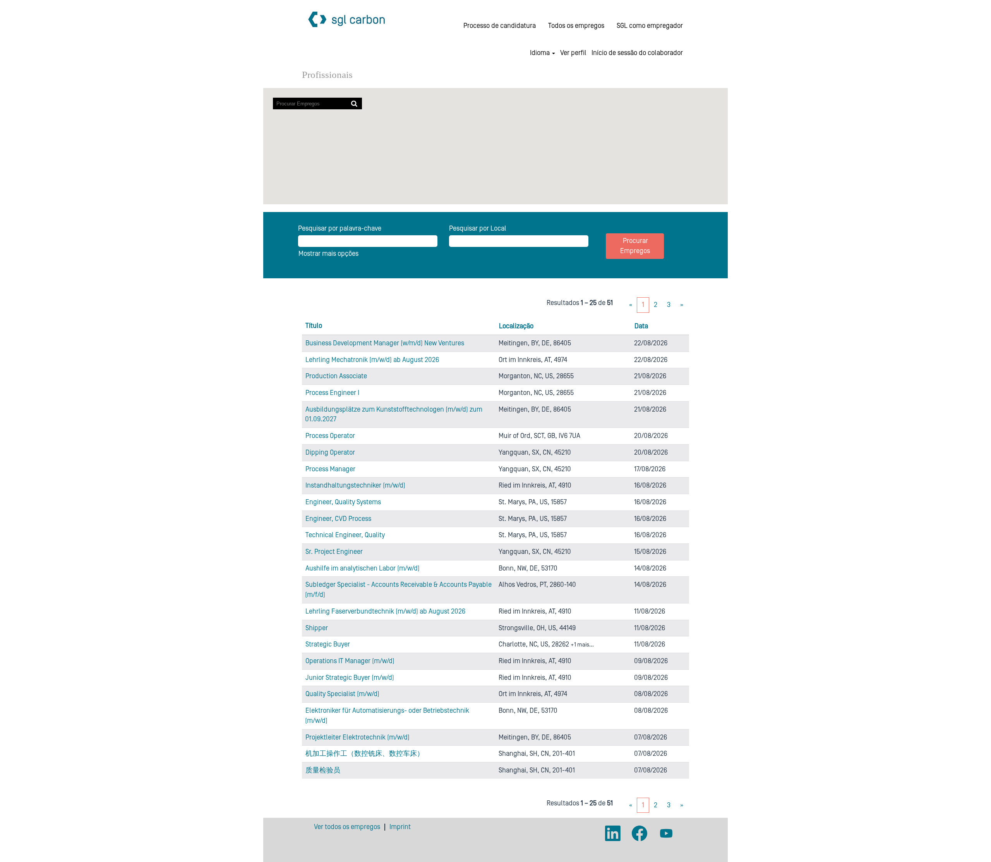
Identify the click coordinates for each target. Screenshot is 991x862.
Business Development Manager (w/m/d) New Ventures (384, 343)
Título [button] (313, 326)
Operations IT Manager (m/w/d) (349, 661)
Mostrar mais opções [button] (328, 254)
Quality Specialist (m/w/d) (342, 694)
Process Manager (330, 469)
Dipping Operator (330, 452)
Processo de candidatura (499, 26)
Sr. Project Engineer (334, 552)
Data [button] (641, 326)
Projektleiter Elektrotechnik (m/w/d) (357, 737)
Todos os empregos (576, 26)
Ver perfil (573, 53)
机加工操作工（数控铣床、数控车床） (364, 754)
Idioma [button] (540, 53)
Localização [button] (516, 326)
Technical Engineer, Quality (345, 535)
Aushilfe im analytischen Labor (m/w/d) (362, 568)
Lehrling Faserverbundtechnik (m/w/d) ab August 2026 (385, 611)
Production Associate (336, 376)
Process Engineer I (332, 393)
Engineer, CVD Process (338, 519)
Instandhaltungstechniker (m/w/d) (355, 485)
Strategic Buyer (327, 644)
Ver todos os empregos (347, 827)
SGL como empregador (650, 26)
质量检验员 (322, 770)
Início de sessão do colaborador (637, 53)
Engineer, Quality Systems (343, 502)
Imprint (400, 827)
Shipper (316, 628)
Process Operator (330, 436)
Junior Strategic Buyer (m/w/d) (349, 678)
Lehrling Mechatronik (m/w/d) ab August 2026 (372, 360)
